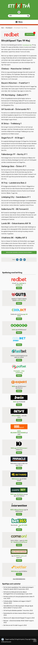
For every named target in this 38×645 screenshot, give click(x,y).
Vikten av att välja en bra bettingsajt (14, 618)
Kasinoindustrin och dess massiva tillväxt (15, 613)
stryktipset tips (27, 45)
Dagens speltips (9, 639)
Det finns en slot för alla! (10, 625)
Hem (2, 28)
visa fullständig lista (19, 579)
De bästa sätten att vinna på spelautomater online (18, 596)
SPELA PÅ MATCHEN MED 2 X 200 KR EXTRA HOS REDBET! (19, 252)
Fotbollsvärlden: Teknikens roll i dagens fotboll (17, 601)
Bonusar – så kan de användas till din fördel (16, 620)
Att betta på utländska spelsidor (13, 610)
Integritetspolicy (20, 639)
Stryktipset (9, 28)
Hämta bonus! (29, 34)
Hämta (19, 288)
